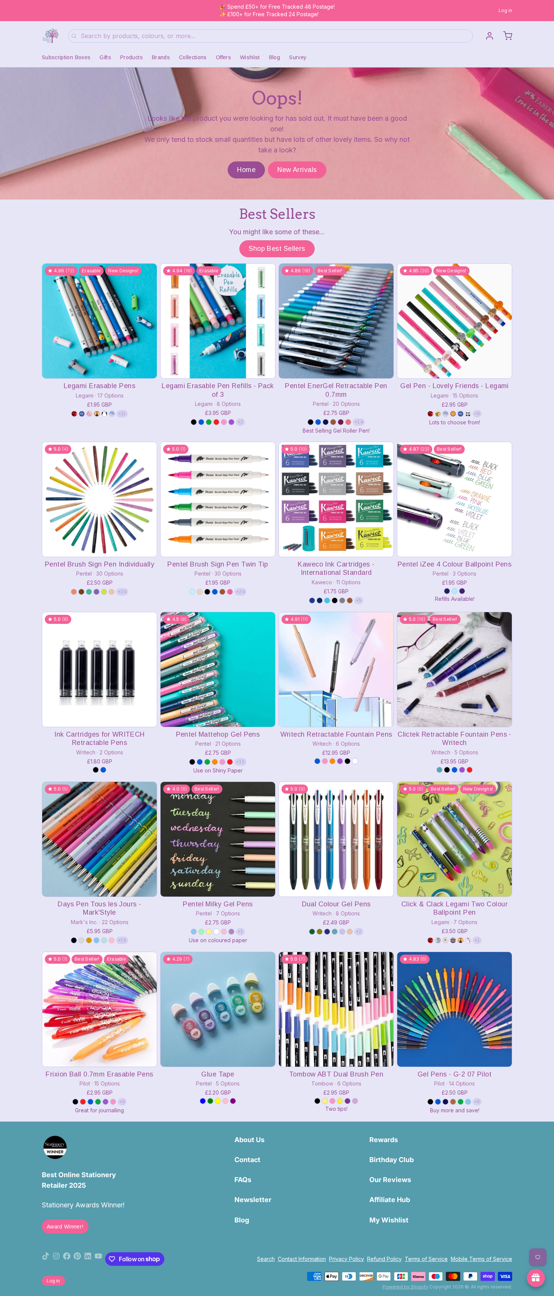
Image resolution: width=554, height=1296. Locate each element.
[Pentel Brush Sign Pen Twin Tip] (217, 499)
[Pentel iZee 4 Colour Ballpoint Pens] (454, 499)
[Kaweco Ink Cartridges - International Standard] (336, 499)
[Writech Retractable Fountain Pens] (336, 669)
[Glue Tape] (217, 1009)
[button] (99, 368)
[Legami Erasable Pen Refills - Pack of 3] (217, 321)
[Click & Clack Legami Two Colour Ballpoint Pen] (454, 839)
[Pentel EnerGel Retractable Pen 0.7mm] (336, 321)
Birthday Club (391, 1160)
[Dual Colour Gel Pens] (336, 839)
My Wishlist (389, 1220)
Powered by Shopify (405, 1287)
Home (246, 170)
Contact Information (302, 1259)
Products (131, 57)
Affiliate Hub (389, 1200)
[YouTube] (98, 1259)
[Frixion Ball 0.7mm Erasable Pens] (99, 1009)
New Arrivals (297, 170)
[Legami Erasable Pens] (99, 321)
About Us (249, 1140)
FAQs (242, 1180)
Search (266, 1259)
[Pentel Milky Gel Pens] (217, 839)
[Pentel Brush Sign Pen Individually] (99, 499)
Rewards (383, 1140)
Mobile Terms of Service (481, 1259)
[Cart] (504, 35)
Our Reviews (390, 1180)
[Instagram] (56, 1259)
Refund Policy (384, 1259)
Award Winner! (65, 1227)
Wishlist (250, 57)
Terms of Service (426, 1259)
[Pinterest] (77, 1259)
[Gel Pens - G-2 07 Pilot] (454, 1009)
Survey (297, 57)
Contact (247, 1160)
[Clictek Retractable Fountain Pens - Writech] (454, 669)
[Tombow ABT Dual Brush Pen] (336, 1009)
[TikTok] (45, 1259)
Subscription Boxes (66, 57)
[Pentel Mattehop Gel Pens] (217, 669)
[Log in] (486, 35)
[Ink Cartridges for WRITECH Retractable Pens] (99, 669)
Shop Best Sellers (277, 248)
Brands (161, 57)
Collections (193, 57)
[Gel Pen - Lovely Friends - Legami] (454, 321)
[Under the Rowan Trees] (50, 36)
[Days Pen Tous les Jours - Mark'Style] (99, 839)
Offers (223, 57)
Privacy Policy (346, 1259)
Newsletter (252, 1200)
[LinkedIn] (88, 1259)
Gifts (105, 57)
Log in (505, 10)
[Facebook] (66, 1259)
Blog (274, 57)
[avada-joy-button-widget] (536, 1278)
